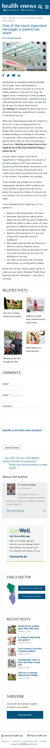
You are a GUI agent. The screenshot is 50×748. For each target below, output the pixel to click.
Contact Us (16, 741)
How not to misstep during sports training (28, 674)
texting (42, 98)
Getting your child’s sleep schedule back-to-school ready (36, 319)
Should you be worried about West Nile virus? (28, 627)
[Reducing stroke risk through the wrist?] (13, 342)
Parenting (12, 18)
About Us (5, 741)
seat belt (39, 233)
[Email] (44, 510)
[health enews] (19, 7)
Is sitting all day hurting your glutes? (29, 638)
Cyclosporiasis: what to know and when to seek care (29, 662)
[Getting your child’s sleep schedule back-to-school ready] (36, 304)
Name (5, 383)
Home (4, 18)
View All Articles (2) (15, 510)
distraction (7, 166)
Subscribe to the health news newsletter (22, 430)
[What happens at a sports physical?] (36, 337)
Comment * (7, 406)
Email (12, 395)
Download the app (18, 556)
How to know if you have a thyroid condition (30, 649)
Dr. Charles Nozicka (13, 38)
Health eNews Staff (30, 741)
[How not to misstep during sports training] (13, 303)
